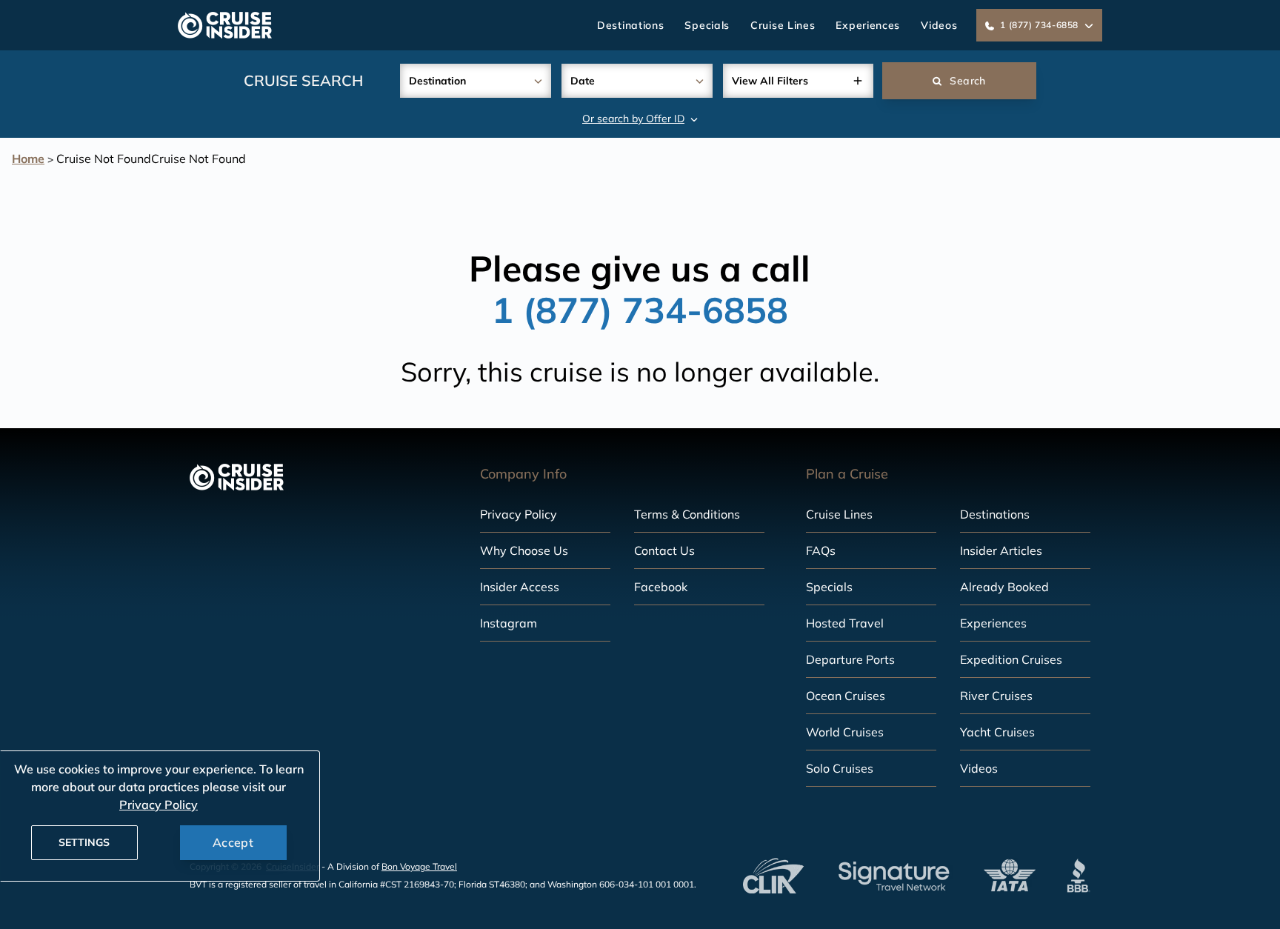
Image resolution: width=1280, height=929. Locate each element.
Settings (84, 842)
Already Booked (1004, 586)
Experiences (868, 25)
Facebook (660, 586)
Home (28, 158)
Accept (233, 842)
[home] (225, 25)
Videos (939, 25)
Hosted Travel (845, 623)
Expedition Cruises (1011, 659)
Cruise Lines (782, 25)
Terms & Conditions (687, 514)
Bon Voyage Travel (419, 866)
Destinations (630, 25)
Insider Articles (1001, 550)
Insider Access (519, 586)
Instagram (508, 623)
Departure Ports (850, 659)
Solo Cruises (839, 768)
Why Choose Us (524, 550)
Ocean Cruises (845, 695)
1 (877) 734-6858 (640, 309)
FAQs (821, 550)
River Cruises (996, 695)
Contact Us (664, 550)
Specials (707, 25)
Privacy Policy (518, 514)
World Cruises (845, 732)
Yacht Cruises (997, 732)
